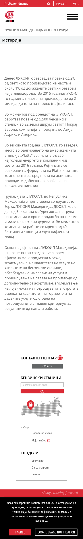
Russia (60, 4)
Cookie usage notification (56, 532)
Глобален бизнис (16, 4)
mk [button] (75, 4)
